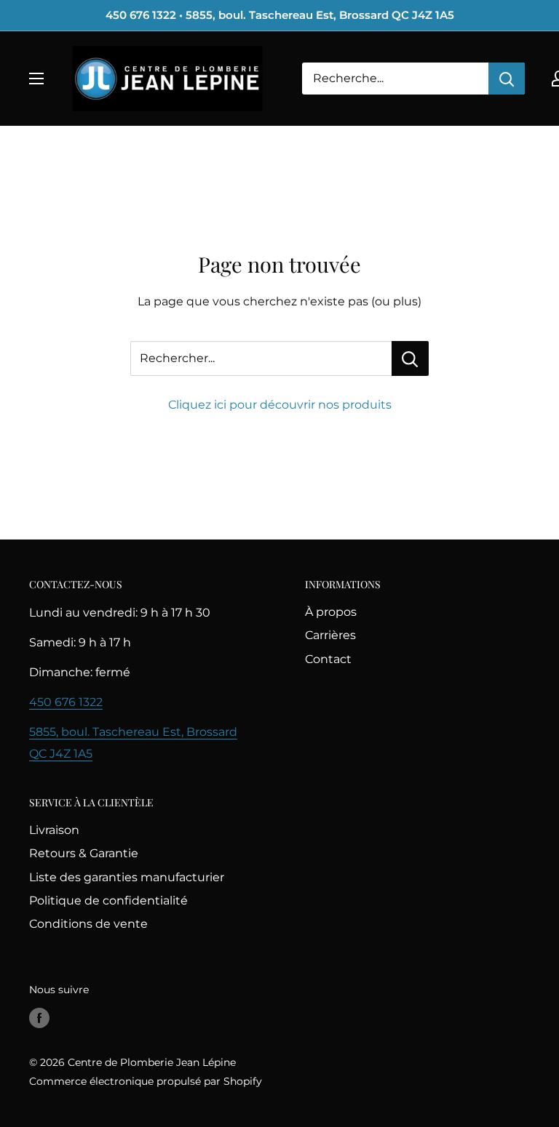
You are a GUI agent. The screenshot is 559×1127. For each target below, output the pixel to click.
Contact (328, 659)
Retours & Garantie (83, 853)
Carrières (330, 635)
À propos (331, 612)
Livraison (54, 830)
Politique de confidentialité (108, 900)
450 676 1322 (66, 702)
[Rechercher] (506, 79)
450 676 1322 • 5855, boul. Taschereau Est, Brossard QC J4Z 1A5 (280, 15)
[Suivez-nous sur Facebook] (39, 1017)
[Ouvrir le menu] (36, 78)
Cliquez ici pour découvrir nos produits (280, 405)
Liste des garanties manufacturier (126, 877)
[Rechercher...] (410, 358)
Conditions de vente (88, 924)
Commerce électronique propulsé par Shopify (145, 1081)
